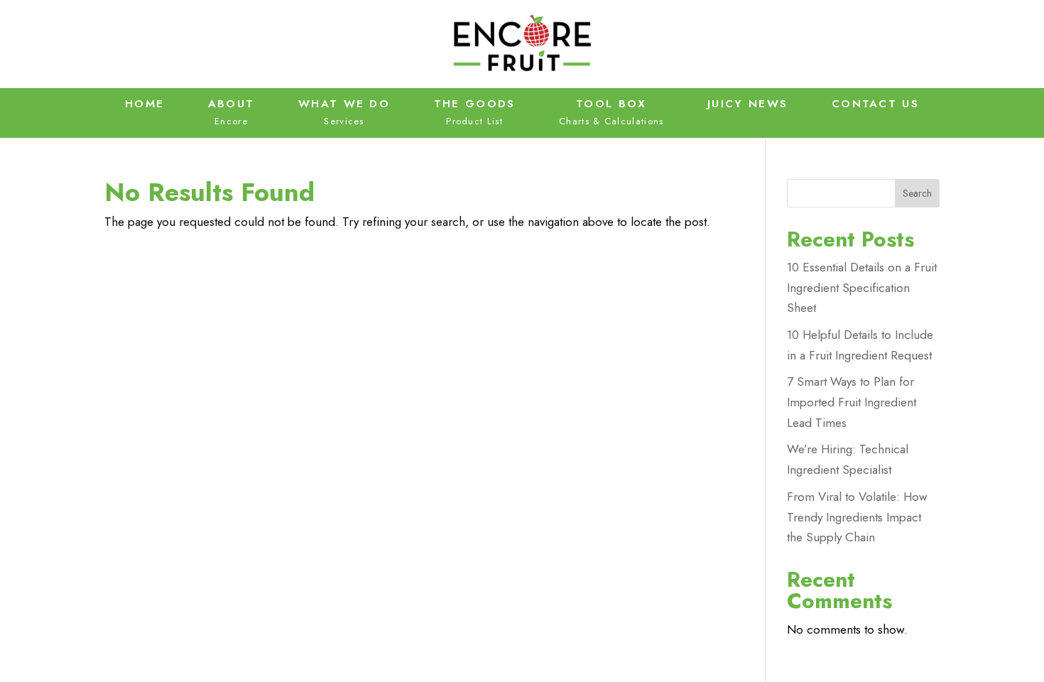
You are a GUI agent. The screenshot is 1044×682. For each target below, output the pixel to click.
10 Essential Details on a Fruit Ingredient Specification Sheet (862, 288)
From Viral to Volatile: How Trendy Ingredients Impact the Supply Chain (857, 517)
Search (917, 193)
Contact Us (875, 104)
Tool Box (611, 104)
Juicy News (747, 104)
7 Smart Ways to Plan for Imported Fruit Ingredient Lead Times (851, 402)
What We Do (344, 104)
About (231, 104)
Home (144, 104)
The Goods (475, 104)
